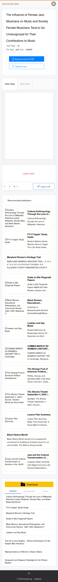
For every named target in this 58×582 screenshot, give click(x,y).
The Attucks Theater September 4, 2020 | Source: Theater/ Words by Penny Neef (38, 393)
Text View (25, 83)
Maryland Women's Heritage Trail (24, 257)
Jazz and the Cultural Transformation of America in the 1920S (38, 456)
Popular (45, 491)
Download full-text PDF (24, 59)
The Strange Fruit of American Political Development (37, 370)
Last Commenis (29, 491)
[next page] (17, 186)
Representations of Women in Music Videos (23, 551)
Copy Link (45, 186)
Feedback (37, 579)
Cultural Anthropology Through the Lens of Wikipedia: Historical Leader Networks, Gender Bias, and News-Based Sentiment (38, 212)
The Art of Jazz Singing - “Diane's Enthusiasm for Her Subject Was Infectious (27, 542)
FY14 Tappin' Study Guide (37, 235)
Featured (12, 491)
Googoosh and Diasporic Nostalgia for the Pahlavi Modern (26, 561)
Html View (10, 83)
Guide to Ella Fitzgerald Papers (39, 278)
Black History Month (17, 434)
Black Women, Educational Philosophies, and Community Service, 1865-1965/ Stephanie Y (38, 301)
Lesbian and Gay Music (36, 324)
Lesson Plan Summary (39, 414)
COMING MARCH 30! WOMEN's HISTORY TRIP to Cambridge (38, 347)
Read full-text (21, 66)
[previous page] (4, 186)
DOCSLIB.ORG (10, 4)
